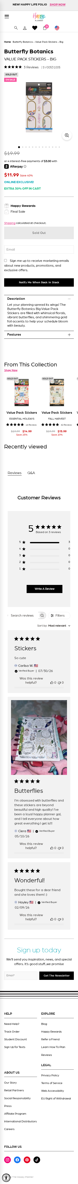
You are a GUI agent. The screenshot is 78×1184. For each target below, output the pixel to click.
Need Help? (11, 1024)
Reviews (46, 1055)
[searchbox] (23, 615)
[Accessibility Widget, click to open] (6, 1178)
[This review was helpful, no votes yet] (51, 683)
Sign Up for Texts (14, 1047)
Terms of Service (51, 1083)
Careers (9, 1129)
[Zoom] (67, 135)
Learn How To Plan (53, 1047)
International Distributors (20, 1121)
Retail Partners (14, 1090)
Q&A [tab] (31, 473)
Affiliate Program (15, 1113)
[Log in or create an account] (24, 27)
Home (7, 42)
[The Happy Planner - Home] (39, 17)
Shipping (9, 223)
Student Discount (15, 1039)
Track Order (12, 1031)
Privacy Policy (50, 1075)
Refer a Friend (50, 1039)
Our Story (10, 1082)
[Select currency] (58, 28)
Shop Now (10, 370)
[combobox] (53, 626)
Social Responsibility (17, 1098)
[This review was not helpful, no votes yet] (59, 683)
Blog (44, 1024)
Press (8, 1106)
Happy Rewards (51, 1031)
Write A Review (44, 588)
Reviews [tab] (15, 473)
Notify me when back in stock (39, 282)
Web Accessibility (52, 1090)
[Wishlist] (34, 28)
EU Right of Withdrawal (56, 1098)
